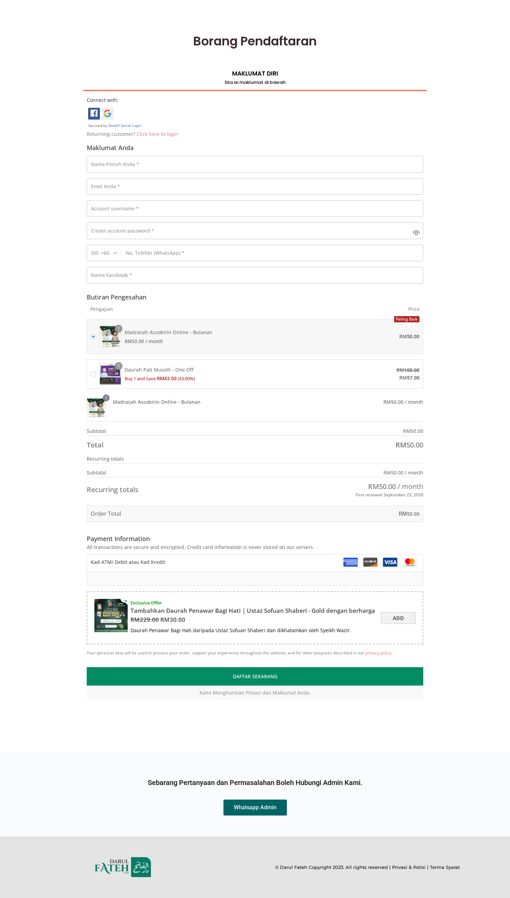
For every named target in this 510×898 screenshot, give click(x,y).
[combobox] (104, 253)
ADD (398, 617)
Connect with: (103, 100)
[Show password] (416, 232)
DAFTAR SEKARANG (255, 676)
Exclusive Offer (146, 603)
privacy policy (378, 653)
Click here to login (157, 134)
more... (360, 630)
